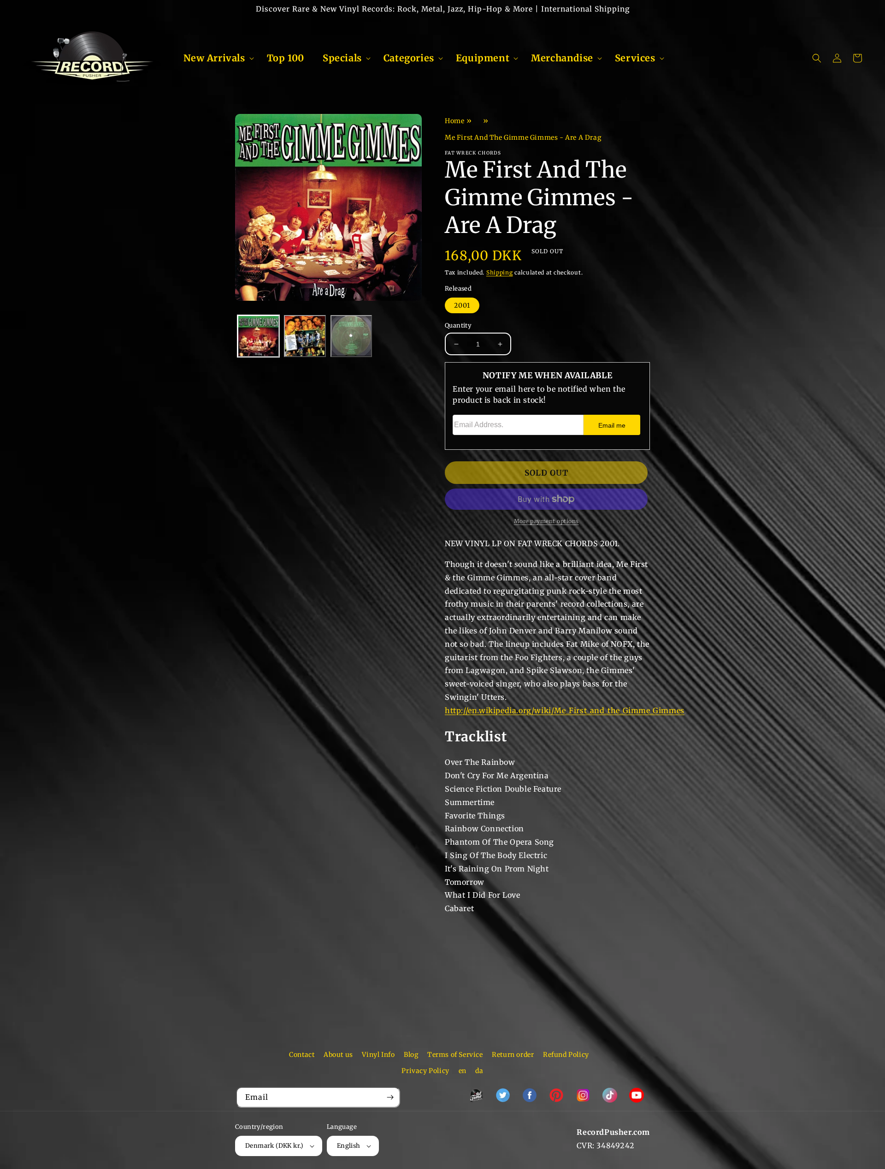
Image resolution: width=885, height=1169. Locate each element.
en (462, 1071)
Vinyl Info (378, 1054)
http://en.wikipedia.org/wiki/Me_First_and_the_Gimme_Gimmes (564, 710)
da (479, 1071)
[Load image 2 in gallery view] (305, 336)
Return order (513, 1054)
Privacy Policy (425, 1071)
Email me (611, 425)
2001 (462, 305)
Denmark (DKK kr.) (274, 1146)
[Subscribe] (390, 1097)
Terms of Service (455, 1054)
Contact (301, 1054)
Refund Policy (566, 1054)
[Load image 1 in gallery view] (258, 336)
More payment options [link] (546, 521)
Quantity (458, 325)
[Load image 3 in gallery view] (351, 336)
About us (338, 1054)
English (348, 1146)
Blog (411, 1054)
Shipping (499, 272)
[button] (216, 58)
